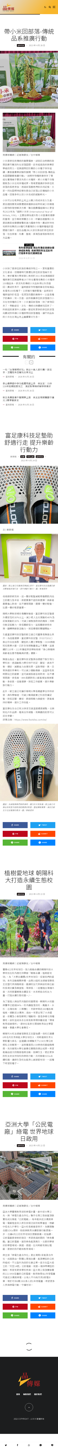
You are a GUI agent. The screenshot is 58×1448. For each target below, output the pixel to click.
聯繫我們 (27, 1394)
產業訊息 (21, 45)
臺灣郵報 (10, 376)
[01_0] (9, 253)
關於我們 (38, 1394)
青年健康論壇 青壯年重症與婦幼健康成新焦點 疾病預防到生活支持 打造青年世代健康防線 (37, 250)
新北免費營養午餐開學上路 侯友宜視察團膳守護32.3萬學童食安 (28, 399)
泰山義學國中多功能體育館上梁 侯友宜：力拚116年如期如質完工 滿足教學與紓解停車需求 (27, 385)
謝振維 (13, 456)
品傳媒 (33, 1418)
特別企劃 (30, 456)
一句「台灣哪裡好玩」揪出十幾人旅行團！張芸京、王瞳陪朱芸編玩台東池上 (27, 371)
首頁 (18, 1394)
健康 (22, 456)
